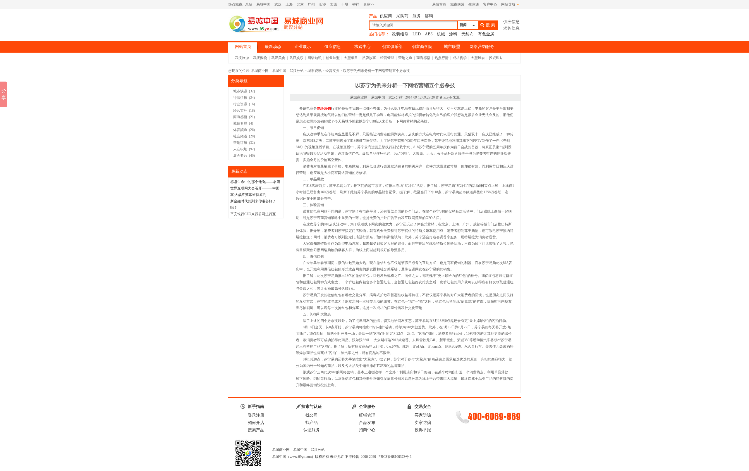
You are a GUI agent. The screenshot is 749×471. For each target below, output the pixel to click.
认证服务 (311, 430)
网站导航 (508, 4)
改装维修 (400, 34)
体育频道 (240, 130)
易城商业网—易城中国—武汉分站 (277, 71)
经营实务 (332, 71)
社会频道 (240, 136)
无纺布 (467, 34)
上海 (289, 4)
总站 (248, 4)
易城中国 (263, 4)
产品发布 (367, 422)
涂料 (453, 34)
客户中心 (490, 4)
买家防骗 (423, 415)
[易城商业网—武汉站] (276, 24)
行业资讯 (240, 104)
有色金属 (486, 34)
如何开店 (256, 422)
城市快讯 (240, 91)
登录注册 (256, 415)
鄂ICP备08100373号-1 (395, 457)
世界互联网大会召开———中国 (254, 188)
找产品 (311, 422)
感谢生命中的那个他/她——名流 (255, 182)
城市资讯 (314, 71)
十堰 (344, 4)
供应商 (386, 16)
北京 (300, 4)
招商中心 (367, 430)
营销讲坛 (240, 143)
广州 (311, 4)
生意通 (473, 4)
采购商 (402, 16)
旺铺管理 (367, 415)
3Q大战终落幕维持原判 (248, 195)
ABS (429, 34)
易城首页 (439, 4)
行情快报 (240, 98)
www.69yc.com (301, 457)
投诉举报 (423, 430)
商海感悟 (240, 117)
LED (417, 34)
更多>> (368, 4)
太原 (333, 4)
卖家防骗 (423, 422)
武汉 (277, 4)
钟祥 (355, 4)
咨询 (429, 16)
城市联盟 (457, 4)
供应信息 (511, 22)
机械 (441, 34)
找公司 (311, 415)
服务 (417, 16)
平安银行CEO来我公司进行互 (253, 214)
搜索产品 (256, 430)
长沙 (322, 4)
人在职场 (240, 149)
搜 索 (490, 25)
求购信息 (511, 28)
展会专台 (240, 155)
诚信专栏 (240, 123)
